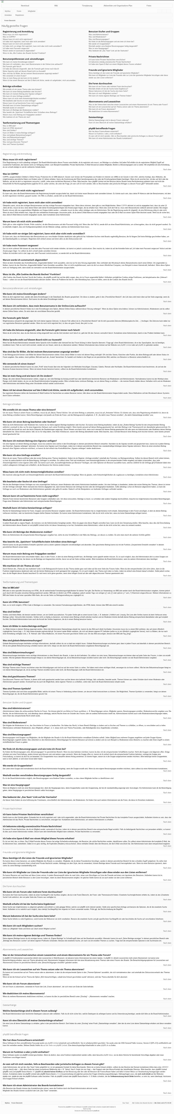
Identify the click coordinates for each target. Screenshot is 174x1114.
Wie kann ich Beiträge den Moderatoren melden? (21, 110)
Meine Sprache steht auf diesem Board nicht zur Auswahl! (24, 71)
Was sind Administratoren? (98, 35)
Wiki (56, 6)
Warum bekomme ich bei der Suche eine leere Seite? (108, 91)
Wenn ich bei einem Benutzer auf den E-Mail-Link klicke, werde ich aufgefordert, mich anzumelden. (39, 80)
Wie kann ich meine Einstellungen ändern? (18, 62)
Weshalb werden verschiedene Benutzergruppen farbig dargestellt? (113, 46)
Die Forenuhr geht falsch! (12, 66)
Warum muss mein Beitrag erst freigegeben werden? (22, 115)
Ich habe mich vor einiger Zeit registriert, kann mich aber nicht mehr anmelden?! (32, 46)
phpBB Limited (126, 345)
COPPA (124, 205)
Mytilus (7, 11)
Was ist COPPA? (9, 37)
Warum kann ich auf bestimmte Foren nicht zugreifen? (23, 103)
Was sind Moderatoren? (97, 37)
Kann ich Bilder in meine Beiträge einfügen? (19, 133)
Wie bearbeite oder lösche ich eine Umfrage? (19, 101)
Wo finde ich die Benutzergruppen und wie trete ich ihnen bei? (111, 42)
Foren (19, 11)
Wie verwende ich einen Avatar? (14, 76)
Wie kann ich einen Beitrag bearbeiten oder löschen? (22, 92)
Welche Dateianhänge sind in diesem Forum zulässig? (109, 120)
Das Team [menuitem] (126, 1103)
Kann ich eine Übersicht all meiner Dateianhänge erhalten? (110, 123)
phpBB (68, 1107)
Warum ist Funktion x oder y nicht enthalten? (105, 134)
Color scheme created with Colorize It (104, 1107)
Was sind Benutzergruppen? (99, 39)
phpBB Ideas (108, 1055)
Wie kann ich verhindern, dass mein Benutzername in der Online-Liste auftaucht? (33, 64)
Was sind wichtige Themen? (13, 140)
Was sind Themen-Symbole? (13, 144)
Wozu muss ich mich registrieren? (15, 35)
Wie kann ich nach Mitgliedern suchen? (103, 93)
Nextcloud (25, 6)
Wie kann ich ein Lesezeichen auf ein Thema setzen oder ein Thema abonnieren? (119, 107)
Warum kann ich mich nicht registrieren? (17, 39)
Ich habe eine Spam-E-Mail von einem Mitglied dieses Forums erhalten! (115, 64)
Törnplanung (87, 6)
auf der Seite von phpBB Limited (55, 1045)
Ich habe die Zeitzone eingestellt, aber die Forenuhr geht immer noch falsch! (31, 69)
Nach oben (167, 169)
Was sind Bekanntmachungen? (14, 137)
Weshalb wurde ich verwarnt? (13, 108)
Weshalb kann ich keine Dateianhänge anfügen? (20, 105)
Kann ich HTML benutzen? (12, 128)
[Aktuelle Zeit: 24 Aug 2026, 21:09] (170, 20)
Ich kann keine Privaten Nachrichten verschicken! (107, 60)
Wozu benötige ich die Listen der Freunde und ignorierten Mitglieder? (114, 73)
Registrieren (19, 15)
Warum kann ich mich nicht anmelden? (17, 44)
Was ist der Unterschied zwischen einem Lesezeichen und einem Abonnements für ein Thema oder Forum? (128, 105)
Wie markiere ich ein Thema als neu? (16, 117)
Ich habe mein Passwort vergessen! (16, 48)
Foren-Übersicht (16, 1103)
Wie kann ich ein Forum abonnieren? (102, 109)
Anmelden (8, 15)
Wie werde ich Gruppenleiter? (99, 44)
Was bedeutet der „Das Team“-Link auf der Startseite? (108, 51)
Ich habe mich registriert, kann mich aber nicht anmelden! (24, 42)
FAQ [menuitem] (160, 11)
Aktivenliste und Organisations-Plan (118, 6)
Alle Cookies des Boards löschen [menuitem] (142, 1103)
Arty (89, 1109)
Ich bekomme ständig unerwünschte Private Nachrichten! (110, 62)
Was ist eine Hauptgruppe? (99, 48)
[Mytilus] (87, 1)
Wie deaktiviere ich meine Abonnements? (104, 111)
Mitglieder (32, 11)
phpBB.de (142, 345)
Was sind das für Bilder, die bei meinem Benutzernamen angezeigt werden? (30, 73)
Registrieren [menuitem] (169, 11)
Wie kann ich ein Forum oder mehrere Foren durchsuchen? (110, 86)
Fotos (149, 6)
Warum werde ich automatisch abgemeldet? (19, 51)
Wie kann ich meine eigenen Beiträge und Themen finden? (110, 96)
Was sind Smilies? (10, 130)
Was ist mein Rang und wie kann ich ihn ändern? (21, 78)
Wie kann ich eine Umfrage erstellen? (16, 96)
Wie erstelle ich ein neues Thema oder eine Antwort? (22, 89)
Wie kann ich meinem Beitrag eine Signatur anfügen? (22, 94)
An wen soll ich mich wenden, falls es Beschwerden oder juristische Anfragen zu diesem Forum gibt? (126, 136)
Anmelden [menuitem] (164, 11)
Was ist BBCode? (9, 126)
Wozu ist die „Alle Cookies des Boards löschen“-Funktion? (24, 53)
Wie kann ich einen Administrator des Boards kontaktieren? (110, 138)
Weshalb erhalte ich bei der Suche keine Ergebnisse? (108, 89)
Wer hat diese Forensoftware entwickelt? (104, 131)
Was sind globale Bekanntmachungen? (17, 135)
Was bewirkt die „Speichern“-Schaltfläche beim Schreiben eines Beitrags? (30, 112)
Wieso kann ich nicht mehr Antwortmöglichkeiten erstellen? (24, 98)
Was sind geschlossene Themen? (15, 142)
